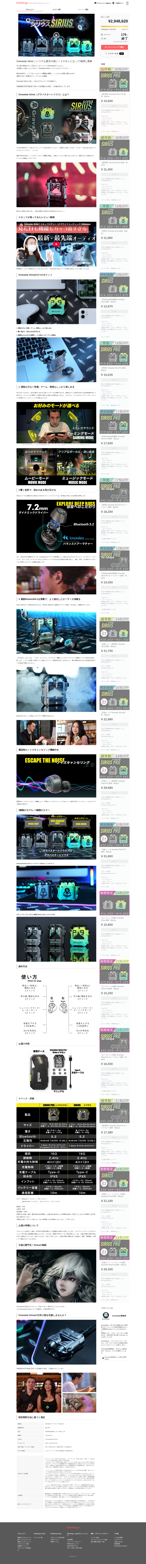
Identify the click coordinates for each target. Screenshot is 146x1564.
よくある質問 (118, 1537)
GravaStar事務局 (119, 1316)
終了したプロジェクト (24, 1539)
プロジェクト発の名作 (57, 1537)
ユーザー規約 (95, 1537)
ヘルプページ (118, 1539)
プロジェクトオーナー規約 (99, 1539)
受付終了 (114, 106)
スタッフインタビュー (74, 1541)
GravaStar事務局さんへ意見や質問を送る (115, 1358)
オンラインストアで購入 (114, 47)
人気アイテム (55, 1539)
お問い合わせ (118, 1541)
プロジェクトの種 (23, 1544)
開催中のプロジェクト (24, 1537)
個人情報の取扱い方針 (98, 1541)
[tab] (56, 9)
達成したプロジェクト (24, 1541)
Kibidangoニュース (73, 1543)
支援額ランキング (23, 1546)
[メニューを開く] (127, 3)
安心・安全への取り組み (74, 1548)
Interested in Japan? (120, 1546)
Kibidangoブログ (72, 1546)
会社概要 (70, 1539)
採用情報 (117, 1544)
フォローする (115, 53)
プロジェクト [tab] (30, 9)
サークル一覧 (38, 1537)
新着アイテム (55, 1541)
